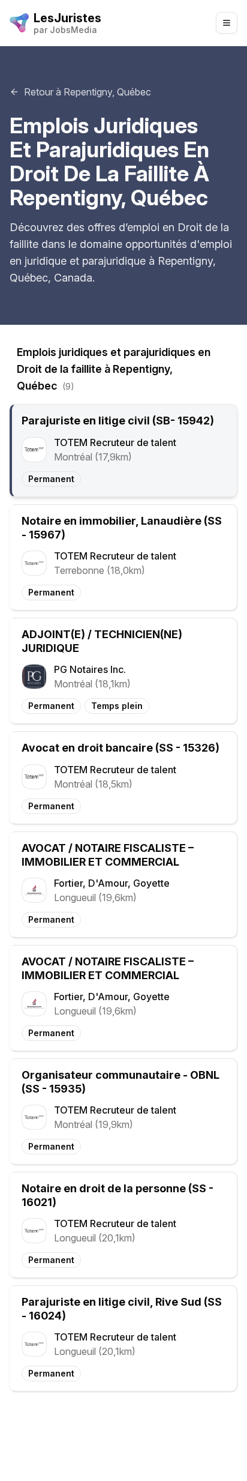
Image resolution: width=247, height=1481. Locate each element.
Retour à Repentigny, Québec (87, 92)
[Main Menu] (226, 23)
